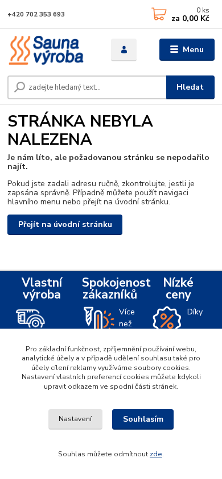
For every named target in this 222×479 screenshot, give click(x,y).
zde (156, 454)
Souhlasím (143, 419)
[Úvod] (50, 50)
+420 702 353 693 (36, 14)
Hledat (190, 87)
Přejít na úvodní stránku (65, 224)
